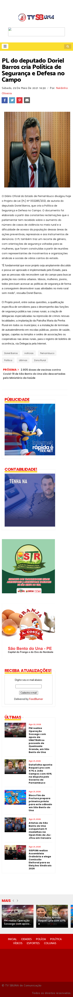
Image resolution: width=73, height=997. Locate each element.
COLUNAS (50, 943)
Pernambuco (47, 353)
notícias (28, 353)
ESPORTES (33, 943)
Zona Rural (40, 360)
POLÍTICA (56, 939)
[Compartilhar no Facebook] (5, 100)
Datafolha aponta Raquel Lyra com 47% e (52, 920)
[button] (5, 46)
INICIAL (12, 939)
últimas (23, 360)
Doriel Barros (11, 353)
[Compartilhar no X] (12, 100)
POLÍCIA (41, 939)
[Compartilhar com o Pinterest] (19, 100)
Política (8, 360)
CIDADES (26, 939)
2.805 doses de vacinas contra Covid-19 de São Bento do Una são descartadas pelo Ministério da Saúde (34, 374)
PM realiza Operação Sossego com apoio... (17, 922)
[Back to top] (64, 988)
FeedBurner (36, 699)
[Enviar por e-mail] (27, 100)
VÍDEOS (18, 943)
